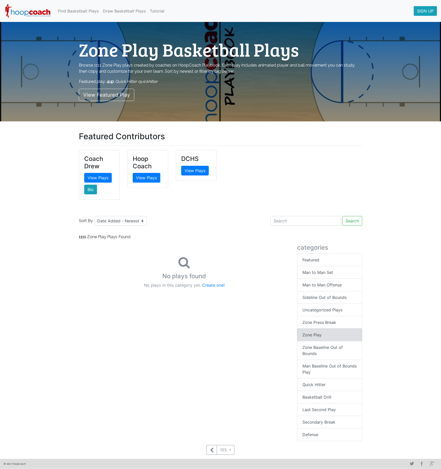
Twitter (412, 464)
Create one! (213, 285)
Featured (310, 259)
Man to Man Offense (322, 284)
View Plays (98, 177)
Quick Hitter (314, 384)
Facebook (422, 464)
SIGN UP (425, 11)
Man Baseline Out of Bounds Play (329, 369)
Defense (310, 434)
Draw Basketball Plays (124, 11)
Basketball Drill (316, 397)
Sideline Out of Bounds (324, 297)
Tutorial (157, 11)
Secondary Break (318, 422)
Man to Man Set (317, 272)
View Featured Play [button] (106, 95)
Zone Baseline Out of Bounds (322, 350)
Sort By (86, 220)
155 (224, 449)
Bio (91, 189)
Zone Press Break (319, 322)
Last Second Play (319, 409)
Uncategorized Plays (322, 309)
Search (352, 220)
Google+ (432, 464)
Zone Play (312, 334)
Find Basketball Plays (78, 11)
